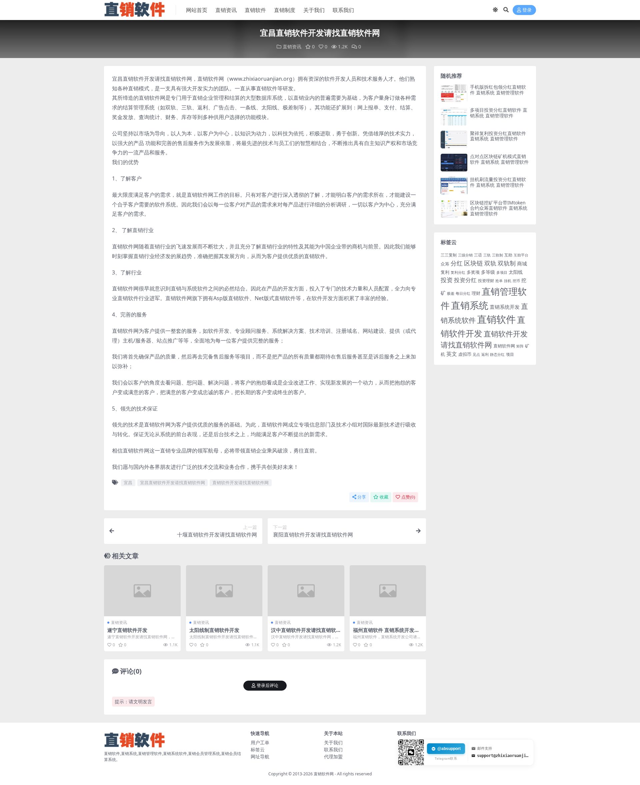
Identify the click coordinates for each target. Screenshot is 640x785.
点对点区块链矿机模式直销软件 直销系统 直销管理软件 (499, 159)
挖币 (516, 280)
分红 (457, 263)
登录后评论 (267, 685)
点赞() (408, 497)
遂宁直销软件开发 (127, 630)
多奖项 (473, 272)
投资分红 (465, 280)
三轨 (487, 255)
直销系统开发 (505, 306)
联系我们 (343, 10)
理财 (476, 293)
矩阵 (520, 346)
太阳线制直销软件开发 (214, 630)
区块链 (473, 262)
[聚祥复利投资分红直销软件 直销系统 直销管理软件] (454, 139)
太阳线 (516, 272)
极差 (450, 293)
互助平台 (521, 255)
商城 (522, 263)
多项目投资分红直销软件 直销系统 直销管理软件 (498, 113)
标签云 (258, 749)
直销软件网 (504, 346)
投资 (447, 280)
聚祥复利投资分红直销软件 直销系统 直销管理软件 (498, 136)
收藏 (384, 497)
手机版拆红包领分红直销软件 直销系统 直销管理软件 (498, 90)
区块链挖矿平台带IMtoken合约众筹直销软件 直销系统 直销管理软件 (498, 208)
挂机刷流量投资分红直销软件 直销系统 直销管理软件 (498, 182)
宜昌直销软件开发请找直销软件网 (172, 483)
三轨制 (497, 255)
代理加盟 (333, 756)
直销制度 (284, 10)
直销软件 (255, 10)
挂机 (507, 280)
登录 (527, 10)
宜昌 (128, 483)
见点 (476, 354)
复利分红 (458, 272)
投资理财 (486, 280)
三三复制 (449, 255)
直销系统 (469, 305)
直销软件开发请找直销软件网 (240, 483)
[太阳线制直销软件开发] (224, 590)
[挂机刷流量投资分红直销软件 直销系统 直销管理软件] (454, 185)
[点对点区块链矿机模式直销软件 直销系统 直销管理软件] (454, 162)
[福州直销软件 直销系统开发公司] (388, 590)
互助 (508, 255)
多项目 (501, 272)
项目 (510, 354)
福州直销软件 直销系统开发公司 (386, 633)
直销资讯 (226, 10)
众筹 (445, 264)
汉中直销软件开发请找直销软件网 (303, 633)
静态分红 (497, 354)
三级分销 (465, 255)
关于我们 (314, 10)
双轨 (490, 263)
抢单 (499, 280)
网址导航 (260, 756)
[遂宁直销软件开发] (142, 590)
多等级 (488, 272)
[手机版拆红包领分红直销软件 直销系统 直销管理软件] (454, 93)
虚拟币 (464, 354)
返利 (485, 354)
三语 (478, 255)
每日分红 (463, 293)
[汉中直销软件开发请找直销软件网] (306, 590)
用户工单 (260, 742)
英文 (451, 353)
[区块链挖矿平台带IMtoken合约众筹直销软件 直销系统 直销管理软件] (454, 209)
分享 (361, 497)
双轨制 (507, 263)
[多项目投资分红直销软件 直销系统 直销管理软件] (454, 116)
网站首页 (196, 10)
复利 (445, 272)
